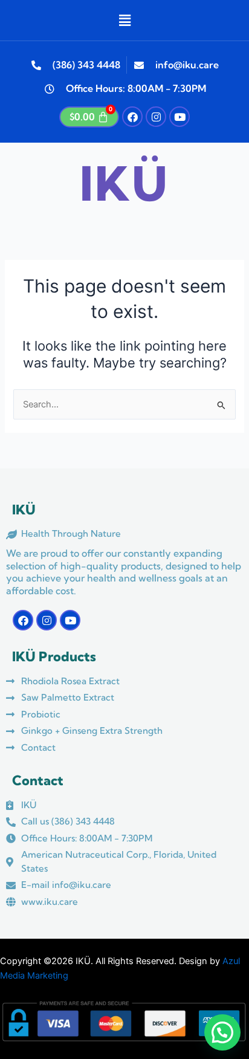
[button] (124, 20)
